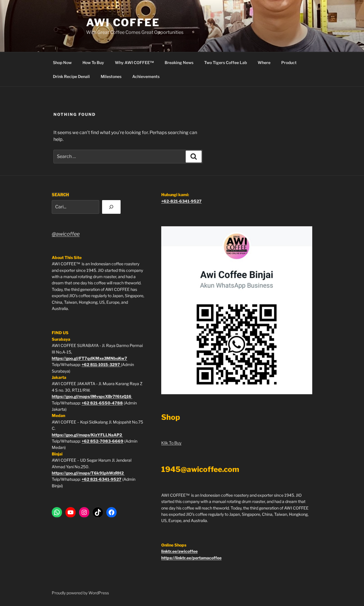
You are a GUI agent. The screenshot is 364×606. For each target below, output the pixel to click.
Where (264, 62)
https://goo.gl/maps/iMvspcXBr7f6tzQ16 (92, 396)
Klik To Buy (171, 442)
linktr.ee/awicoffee (179, 551)
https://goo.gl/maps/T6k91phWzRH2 (88, 473)
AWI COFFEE (123, 22)
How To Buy (93, 62)
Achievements (146, 76)
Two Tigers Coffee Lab (225, 62)
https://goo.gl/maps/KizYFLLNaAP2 (87, 434)
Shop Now (62, 62)
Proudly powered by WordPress (80, 592)
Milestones (111, 76)
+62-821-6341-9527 (181, 201)
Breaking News (179, 62)
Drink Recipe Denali (71, 76)
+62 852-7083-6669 (102, 441)
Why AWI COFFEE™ (134, 62)
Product (289, 62)
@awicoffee (66, 234)
